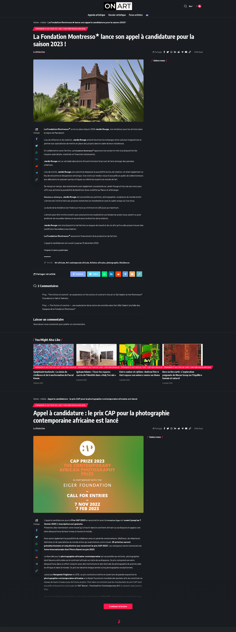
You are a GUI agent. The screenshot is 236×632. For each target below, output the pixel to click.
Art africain (60, 263)
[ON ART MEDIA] (118, 6)
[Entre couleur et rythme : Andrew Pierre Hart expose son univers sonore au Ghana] (139, 356)
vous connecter (51, 324)
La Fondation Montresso (83, 151)
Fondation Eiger (113, 520)
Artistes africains (98, 263)
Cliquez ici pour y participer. (56, 250)
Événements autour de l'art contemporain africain (60, 29)
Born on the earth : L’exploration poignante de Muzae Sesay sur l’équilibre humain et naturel (182, 374)
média (43, 22)
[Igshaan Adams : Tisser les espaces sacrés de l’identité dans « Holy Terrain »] (96, 356)
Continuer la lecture (118, 606)
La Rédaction (39, 52)
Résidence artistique (53, 197)
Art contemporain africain (77, 263)
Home (36, 22)
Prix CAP (50, 556)
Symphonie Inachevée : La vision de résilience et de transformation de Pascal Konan (53, 374)
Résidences (125, 263)
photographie (113, 263)
